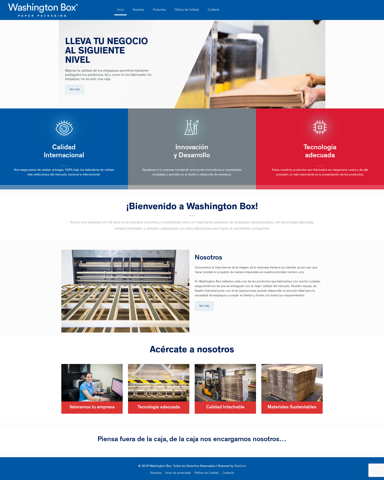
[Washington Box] (43, 10)
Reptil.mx (240, 466)
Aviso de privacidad (178, 473)
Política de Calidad (206, 473)
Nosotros (156, 473)
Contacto (228, 473)
